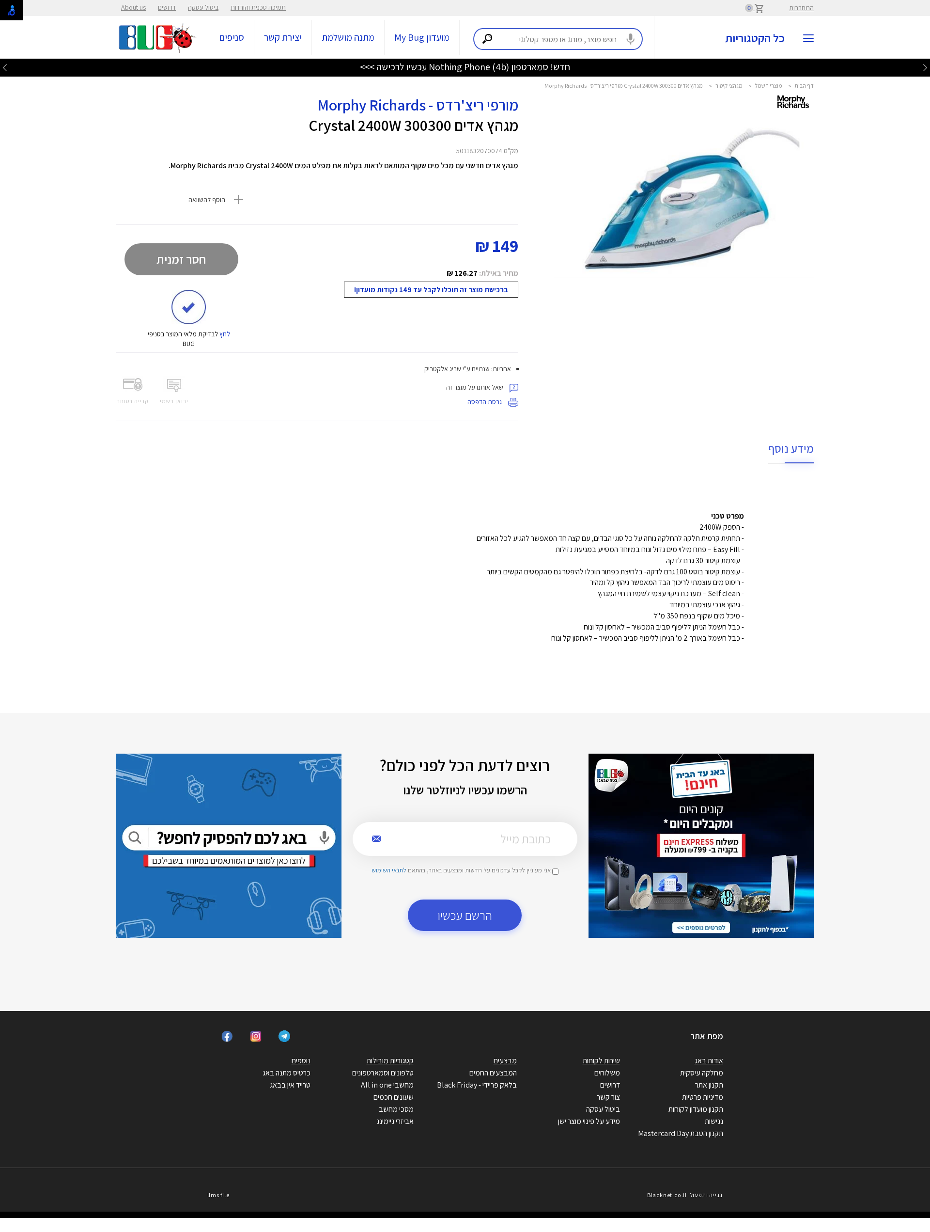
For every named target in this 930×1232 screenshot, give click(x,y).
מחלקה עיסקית (701, 1073)
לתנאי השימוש (389, 870)
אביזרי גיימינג (395, 1121)
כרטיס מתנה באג (286, 1073)
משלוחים (607, 1073)
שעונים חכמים (393, 1097)
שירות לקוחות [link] (601, 1061)
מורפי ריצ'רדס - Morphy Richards (417, 105)
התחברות (801, 7)
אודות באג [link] (709, 1061)
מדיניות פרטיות (702, 1097)
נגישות (714, 1121)
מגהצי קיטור (729, 85)
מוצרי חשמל (768, 85)
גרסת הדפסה (485, 401)
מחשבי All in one (387, 1085)
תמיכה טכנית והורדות (258, 7)
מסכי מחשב (396, 1109)
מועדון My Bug (422, 37)
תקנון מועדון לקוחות (695, 1109)
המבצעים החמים (493, 1073)
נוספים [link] (301, 1061)
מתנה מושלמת (348, 37)
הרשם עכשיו (465, 915)
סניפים (231, 37)
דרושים (167, 7)
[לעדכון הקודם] (925, 67)
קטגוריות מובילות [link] (390, 1061)
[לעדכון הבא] (5, 67)
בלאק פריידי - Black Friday (477, 1085)
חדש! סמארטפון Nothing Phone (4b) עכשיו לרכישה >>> (465, 67)
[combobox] (558, 39)
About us (133, 7)
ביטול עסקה (203, 7)
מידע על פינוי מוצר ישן (589, 1121)
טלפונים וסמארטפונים (383, 1073)
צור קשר (608, 1097)
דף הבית (804, 85)
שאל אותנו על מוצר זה (475, 387)
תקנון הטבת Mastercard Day (680, 1133)
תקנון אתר (709, 1085)
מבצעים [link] (505, 1061)
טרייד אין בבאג (290, 1085)
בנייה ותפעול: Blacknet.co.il (685, 1195)
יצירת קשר (283, 37)
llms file (218, 1195)
